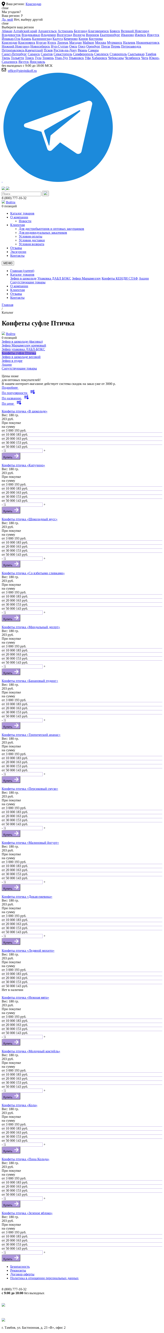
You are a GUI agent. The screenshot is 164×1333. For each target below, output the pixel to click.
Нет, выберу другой (28, 19)
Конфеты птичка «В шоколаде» (24, 411)
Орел (81, 46)
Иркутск (153, 35)
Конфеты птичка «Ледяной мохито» (28, 950)
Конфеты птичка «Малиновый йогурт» (30, 842)
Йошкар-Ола (11, 39)
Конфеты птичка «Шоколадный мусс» (29, 519)
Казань (26, 39)
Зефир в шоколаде (23, 278)
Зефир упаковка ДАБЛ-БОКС (23, 349)
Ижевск (140, 35)
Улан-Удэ (61, 58)
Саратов (47, 54)
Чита (144, 58)
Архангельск (47, 31)
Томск (29, 58)
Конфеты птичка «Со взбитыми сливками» (33, 573)
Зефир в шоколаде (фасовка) (22, 341)
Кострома (96, 39)
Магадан (75, 42)
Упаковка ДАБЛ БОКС (54, 278)
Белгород (80, 31)
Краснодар (33, 4)
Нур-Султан (59, 46)
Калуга (58, 39)
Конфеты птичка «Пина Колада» (25, 1159)
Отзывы (16, 294)
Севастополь (63, 54)
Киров (83, 39)
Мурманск (114, 42)
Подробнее (10, 387)
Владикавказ (31, 35)
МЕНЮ (7, 263)
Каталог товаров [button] (22, 274)
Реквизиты (18, 1270)
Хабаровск (99, 58)
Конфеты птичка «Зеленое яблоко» (27, 1213)
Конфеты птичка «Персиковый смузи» (30, 789)
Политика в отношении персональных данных (44, 1278)
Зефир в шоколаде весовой (21, 357)
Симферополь (83, 54)
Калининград (42, 39)
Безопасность (20, 1266)
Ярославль (37, 62)
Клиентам (17, 290)
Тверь (6, 58)
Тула (38, 58)
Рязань (82, 50)
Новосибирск (40, 46)
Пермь (115, 46)
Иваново (127, 35)
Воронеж (92, 35)
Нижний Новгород (15, 46)
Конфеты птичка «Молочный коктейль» (31, 1051)
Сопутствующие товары (27, 282)
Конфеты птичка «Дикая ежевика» (27, 896)
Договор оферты (22, 1274)
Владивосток (11, 35)
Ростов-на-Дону (65, 50)
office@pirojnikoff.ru (22, 71)
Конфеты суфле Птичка (19, 353)
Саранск (34, 54)
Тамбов (150, 54)
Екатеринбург (110, 35)
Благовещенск (98, 31)
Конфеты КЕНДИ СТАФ (120, 278)
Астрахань (65, 31)
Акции (144, 278)
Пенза (105, 46)
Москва (100, 42)
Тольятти (17, 58)
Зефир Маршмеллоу (86, 278)
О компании (19, 286)
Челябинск (132, 58)
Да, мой (7, 19)
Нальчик (129, 42)
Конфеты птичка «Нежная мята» (25, 997)
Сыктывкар (136, 54)
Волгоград (64, 35)
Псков (48, 50)
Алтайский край (25, 31)
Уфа (88, 58)
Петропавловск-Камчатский (22, 50)
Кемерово (71, 39)
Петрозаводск (131, 46)
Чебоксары (116, 58)
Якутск (23, 62)
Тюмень (48, 58)
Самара (93, 50)
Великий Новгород (135, 31)
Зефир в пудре (12, 361)
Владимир (48, 35)
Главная (22, 271)
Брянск (115, 31)
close (5, 8)
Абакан (7, 31)
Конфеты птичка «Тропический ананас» (31, 735)
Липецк (62, 42)
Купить (8, 457)
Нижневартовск (148, 42)
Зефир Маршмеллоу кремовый (24, 345)
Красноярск (26, 42)
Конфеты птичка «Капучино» (23, 465)
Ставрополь (118, 54)
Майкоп (88, 42)
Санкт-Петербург (14, 54)
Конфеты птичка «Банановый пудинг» (30, 681)
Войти (10, 202)
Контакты (17, 297)
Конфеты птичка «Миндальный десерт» (31, 627)
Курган (41, 42)
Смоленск (101, 54)
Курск (51, 42)
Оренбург (93, 46)
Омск (73, 46)
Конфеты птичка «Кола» (19, 1105)
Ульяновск (76, 58)
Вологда (79, 35)
